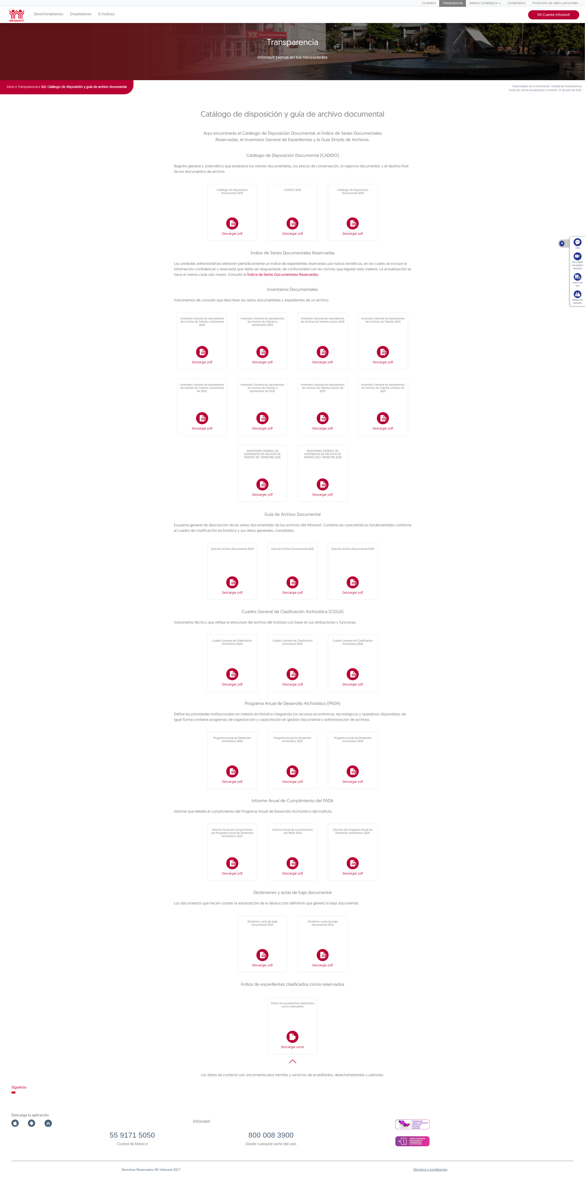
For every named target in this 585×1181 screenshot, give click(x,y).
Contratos (429, 3)
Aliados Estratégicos (483, 3)
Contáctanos (517, 3)
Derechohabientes (48, 14)
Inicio (10, 87)
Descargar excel (292, 1047)
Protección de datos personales (555, 3)
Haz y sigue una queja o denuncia (577, 265)
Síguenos (19, 1087)
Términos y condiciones (430, 1170)
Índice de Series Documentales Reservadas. (283, 275)
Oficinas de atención (577, 301)
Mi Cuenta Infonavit (553, 15)
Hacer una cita (577, 284)
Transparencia (453, 3)
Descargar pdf (232, 234)
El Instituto (106, 14)
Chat (577, 248)
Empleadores (80, 14)
